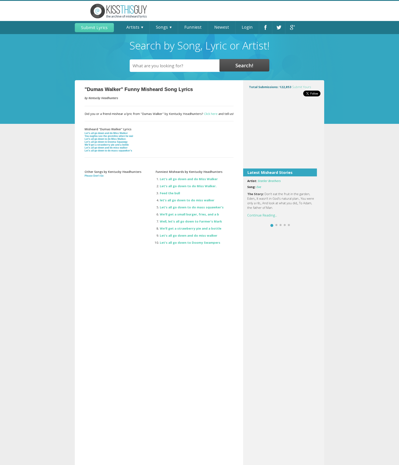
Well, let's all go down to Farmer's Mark (191, 221)
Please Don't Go (94, 175)
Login (247, 27)
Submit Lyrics (94, 27)
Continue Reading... (262, 215)
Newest (221, 27)
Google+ (291, 27)
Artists (132, 27)
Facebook (265, 27)
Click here (211, 114)
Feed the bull (170, 193)
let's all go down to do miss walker (187, 200)
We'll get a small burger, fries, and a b (189, 214)
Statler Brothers (269, 181)
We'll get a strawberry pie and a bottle (107, 144)
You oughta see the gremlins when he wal (109, 136)
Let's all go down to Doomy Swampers (190, 242)
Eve (258, 187)
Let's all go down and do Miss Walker (106, 133)
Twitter (278, 27)
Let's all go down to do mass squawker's (108, 150)
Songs (162, 27)
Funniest (193, 27)
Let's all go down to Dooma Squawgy (106, 141)
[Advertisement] (283, 135)
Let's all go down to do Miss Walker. (105, 139)
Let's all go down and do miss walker (106, 147)
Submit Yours (301, 87)
